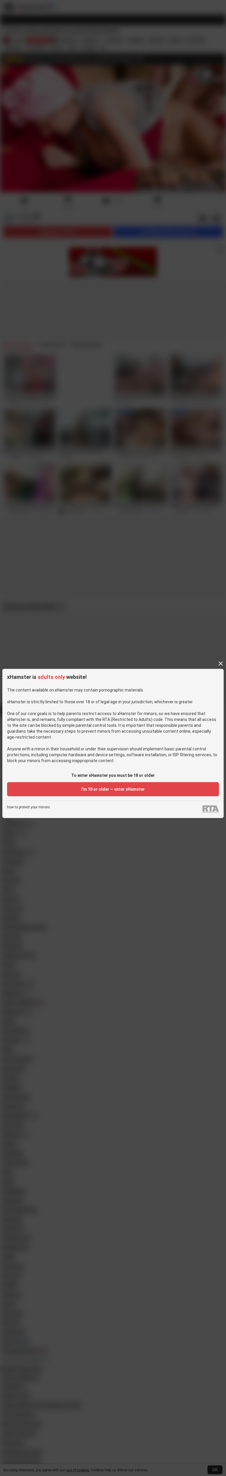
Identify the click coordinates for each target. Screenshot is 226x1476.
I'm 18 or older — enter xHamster (113, 789)
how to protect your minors (28, 807)
